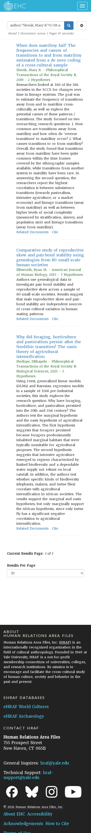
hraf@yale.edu (54, 763)
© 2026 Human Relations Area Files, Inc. (33, 807)
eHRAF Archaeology (24, 716)
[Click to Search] (69, 25)
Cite (55, 232)
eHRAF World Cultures (26, 706)
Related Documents (32, 232)
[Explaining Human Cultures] (13, 6)
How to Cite (57, 823)
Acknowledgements (23, 823)
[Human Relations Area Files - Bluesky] (32, 792)
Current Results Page (24, 553)
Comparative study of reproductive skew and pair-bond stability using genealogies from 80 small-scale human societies (50, 257)
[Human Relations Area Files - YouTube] (73, 792)
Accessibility (39, 814)
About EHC (14, 814)
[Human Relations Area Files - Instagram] (52, 792)
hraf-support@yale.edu (28, 775)
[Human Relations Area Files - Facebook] (12, 792)
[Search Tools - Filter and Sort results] (81, 25)
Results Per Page (21, 565)
